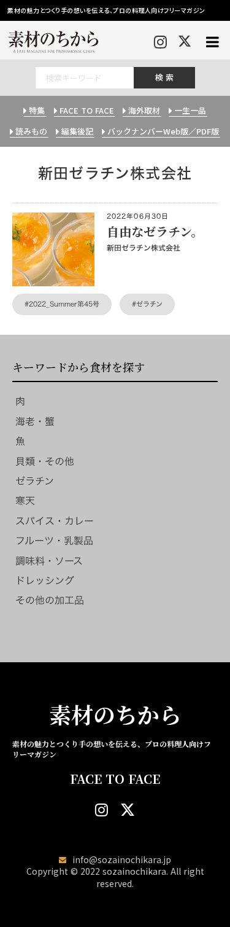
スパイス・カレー (54, 521)
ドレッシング (44, 580)
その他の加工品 (49, 600)
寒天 (25, 500)
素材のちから (115, 714)
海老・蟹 (35, 421)
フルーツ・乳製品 (54, 540)
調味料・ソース (49, 561)
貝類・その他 (44, 461)
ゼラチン (34, 481)
